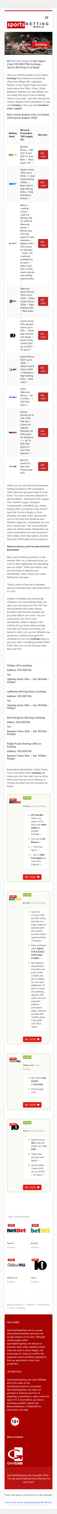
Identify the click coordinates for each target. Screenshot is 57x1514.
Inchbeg (42, 806)
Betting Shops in (15, 1304)
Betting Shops (20, 61)
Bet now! (43, 155)
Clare (11, 1308)
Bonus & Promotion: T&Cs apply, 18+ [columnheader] (26, 135)
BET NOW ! (31, 877)
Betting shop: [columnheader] (13, 135)
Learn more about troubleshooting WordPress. (28, 1502)
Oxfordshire (43, 1304)
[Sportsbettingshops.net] (28, 26)
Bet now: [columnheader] (43, 134)
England (30, 1304)
